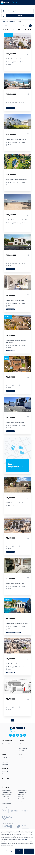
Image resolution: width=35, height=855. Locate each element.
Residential (12, 21)
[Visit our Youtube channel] (24, 735)
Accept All (28, 851)
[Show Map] (30, 25)
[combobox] (13, 11)
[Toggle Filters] (3, 15)
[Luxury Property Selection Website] (5, 811)
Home (5, 21)
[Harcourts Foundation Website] (15, 811)
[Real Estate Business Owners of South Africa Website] (25, 827)
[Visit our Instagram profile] (21, 735)
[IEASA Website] (7, 827)
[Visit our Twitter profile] (13, 735)
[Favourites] (28, 54)
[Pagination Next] (26, 720)
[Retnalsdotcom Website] (24, 811)
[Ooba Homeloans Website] (7, 818)
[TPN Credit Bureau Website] (17, 827)
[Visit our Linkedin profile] (17, 735)
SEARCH (20, 15)
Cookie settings (8, 851)
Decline (19, 851)
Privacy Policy (24, 839)
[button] (29, 42)
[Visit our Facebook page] (10, 735)
